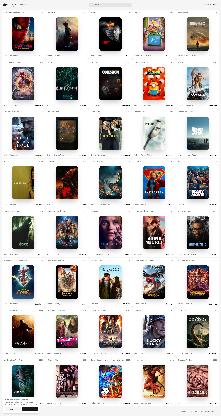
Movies (13, 5)
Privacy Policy (182, 411)
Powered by (210, 5)
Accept (29, 409)
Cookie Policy (210, 411)
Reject (12, 409)
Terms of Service (196, 411)
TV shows (22, 5)
